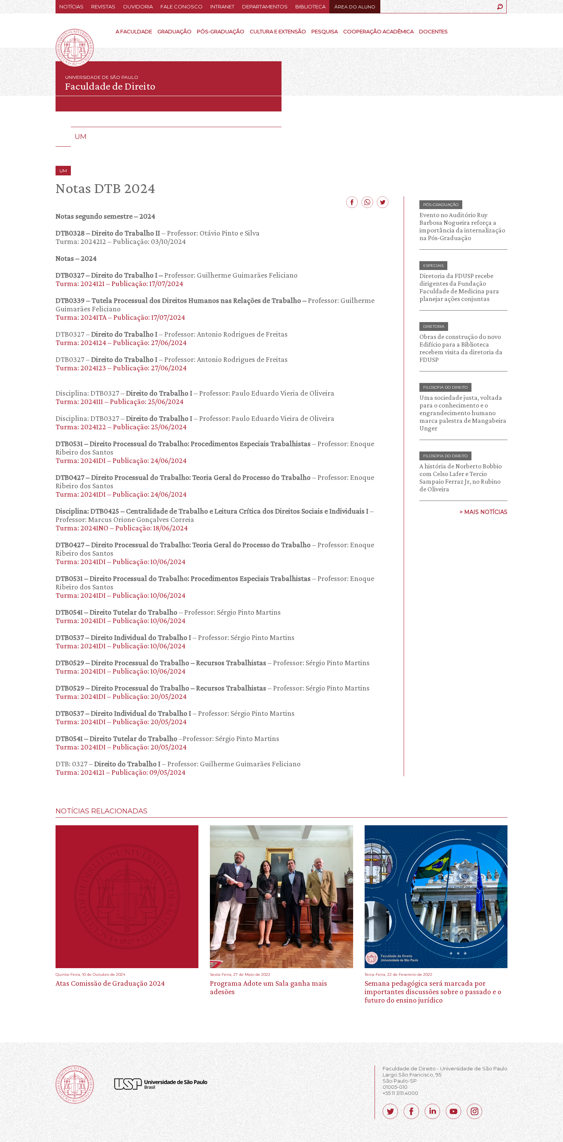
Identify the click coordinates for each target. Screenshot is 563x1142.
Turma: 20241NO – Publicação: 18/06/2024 (122, 528)
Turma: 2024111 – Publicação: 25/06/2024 (119, 401)
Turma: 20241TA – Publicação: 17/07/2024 (120, 317)
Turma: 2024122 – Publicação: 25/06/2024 (121, 426)
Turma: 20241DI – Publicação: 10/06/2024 (120, 561)
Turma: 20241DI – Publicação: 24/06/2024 (121, 460)
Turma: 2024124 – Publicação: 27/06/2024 (121, 342)
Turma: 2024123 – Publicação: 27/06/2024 (121, 367)
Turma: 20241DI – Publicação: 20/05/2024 (121, 696)
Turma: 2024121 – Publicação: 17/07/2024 (119, 283)
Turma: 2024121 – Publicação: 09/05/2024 (120, 772)
